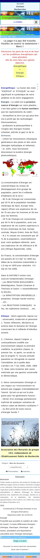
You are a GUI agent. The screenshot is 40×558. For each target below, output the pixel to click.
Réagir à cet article (20, 541)
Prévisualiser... (14, 471)
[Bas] (37, 89)
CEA (11, 453)
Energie (20, 73)
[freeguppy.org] (7, 557)
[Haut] (37, 84)
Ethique (20, 76)
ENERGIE (7, 91)
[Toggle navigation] (36, 22)
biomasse (5, 135)
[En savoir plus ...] (31, 557)
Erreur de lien (8, 36)
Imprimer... (27, 471)
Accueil (15, 553)
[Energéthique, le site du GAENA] (20, 15)
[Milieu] (37, 86)
